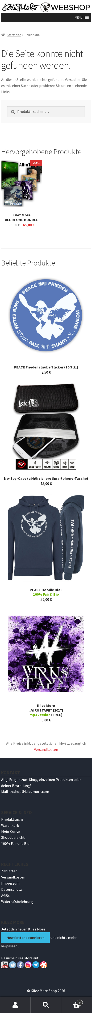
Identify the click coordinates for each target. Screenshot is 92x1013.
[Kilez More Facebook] (20, 967)
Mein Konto (10, 831)
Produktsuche (12, 819)
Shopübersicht (13, 837)
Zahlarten (9, 871)
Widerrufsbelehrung (17, 901)
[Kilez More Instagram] (28, 967)
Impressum (10, 883)
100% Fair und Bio (15, 843)
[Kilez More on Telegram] (35, 967)
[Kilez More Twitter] (12, 967)
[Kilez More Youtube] (4, 967)
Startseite (14, 35)
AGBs (5, 895)
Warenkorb (10, 825)
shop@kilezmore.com (31, 791)
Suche (46, 1005)
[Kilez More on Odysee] (43, 967)
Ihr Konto (15, 1005)
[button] (79, 17)
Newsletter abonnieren (26, 937)
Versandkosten (46, 749)
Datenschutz (11, 889)
